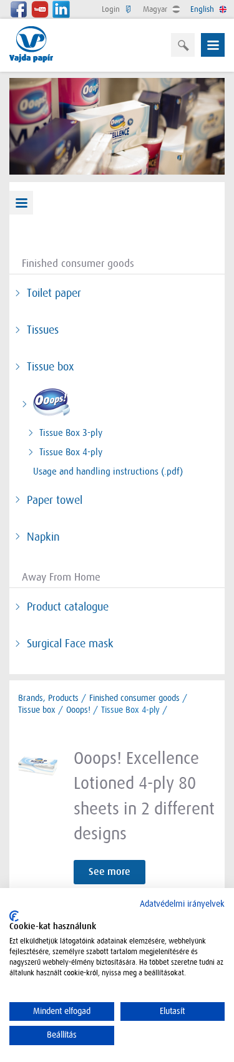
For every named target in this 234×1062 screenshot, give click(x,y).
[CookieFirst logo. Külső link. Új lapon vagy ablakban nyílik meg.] (14, 916)
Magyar (156, 9)
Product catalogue (68, 607)
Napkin (43, 537)
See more (109, 872)
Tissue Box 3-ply (70, 432)
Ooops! (78, 710)
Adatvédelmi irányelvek (182, 904)
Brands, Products (48, 698)
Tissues (43, 330)
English (203, 9)
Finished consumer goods (134, 698)
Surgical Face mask (70, 643)
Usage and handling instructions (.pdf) (108, 471)
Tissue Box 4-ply (70, 452)
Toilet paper (54, 293)
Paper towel (54, 500)
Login (112, 9)
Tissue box (50, 366)
